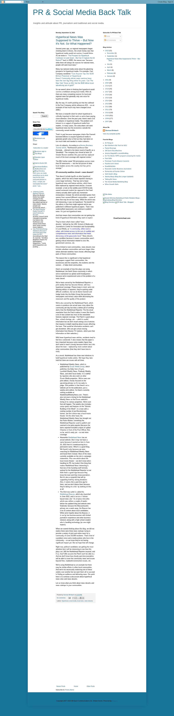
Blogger (114, 701)
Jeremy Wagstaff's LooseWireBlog (116, 153)
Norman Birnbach (111, 130)
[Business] (37, 151)
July (108, 64)
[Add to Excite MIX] (40, 163)
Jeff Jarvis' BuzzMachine (113, 151)
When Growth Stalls (111, 184)
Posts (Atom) (69, 690)
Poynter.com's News (112, 164)
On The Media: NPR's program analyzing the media (122, 156)
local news (80, 601)
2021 (107, 80)
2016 (107, 95)
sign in (44, 151)
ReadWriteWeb (110, 166)
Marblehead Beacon (67, 494)
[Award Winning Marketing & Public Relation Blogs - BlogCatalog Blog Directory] (122, 200)
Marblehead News (74, 437)
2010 (107, 112)
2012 (107, 107)
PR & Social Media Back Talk (82, 12)
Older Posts (91, 686)
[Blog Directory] (39, 171)
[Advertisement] (75, 644)
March (109, 70)
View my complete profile (111, 134)
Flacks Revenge (110, 148)
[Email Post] (69, 598)
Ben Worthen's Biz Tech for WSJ (116, 145)
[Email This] (73, 598)
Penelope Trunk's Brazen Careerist (117, 161)
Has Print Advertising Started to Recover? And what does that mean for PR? (40, 231)
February (110, 73)
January (110, 76)
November (111, 53)
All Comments (111, 40)
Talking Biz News (111, 179)
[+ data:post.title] (40, 159)
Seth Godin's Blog (111, 174)
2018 (107, 89)
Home (76, 686)
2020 (107, 83)
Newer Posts (60, 686)
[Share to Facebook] (80, 598)
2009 (107, 115)
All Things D (109, 143)
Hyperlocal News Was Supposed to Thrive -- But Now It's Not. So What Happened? (75, 40)
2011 (107, 109)
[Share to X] (78, 598)
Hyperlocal (65, 601)
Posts (108, 36)
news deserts (88, 601)
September (111, 56)
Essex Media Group (77, 367)
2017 (107, 92)
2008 (107, 118)
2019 (107, 86)
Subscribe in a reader (40, 148)
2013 (107, 104)
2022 (107, 51)
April (109, 67)
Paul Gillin (108, 158)
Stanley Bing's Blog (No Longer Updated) (119, 176)
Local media (72, 601)
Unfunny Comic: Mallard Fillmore (38, 192)
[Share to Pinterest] (83, 598)
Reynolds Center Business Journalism (118, 169)
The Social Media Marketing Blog (116, 182)
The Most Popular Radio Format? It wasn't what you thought (39, 212)
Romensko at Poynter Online (115, 171)
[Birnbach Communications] (40, 135)
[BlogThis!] (76, 598)
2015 (107, 98)
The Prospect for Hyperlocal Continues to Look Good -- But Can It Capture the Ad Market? (75, 58)
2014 (107, 101)
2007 (107, 121)
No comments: (61, 598)
